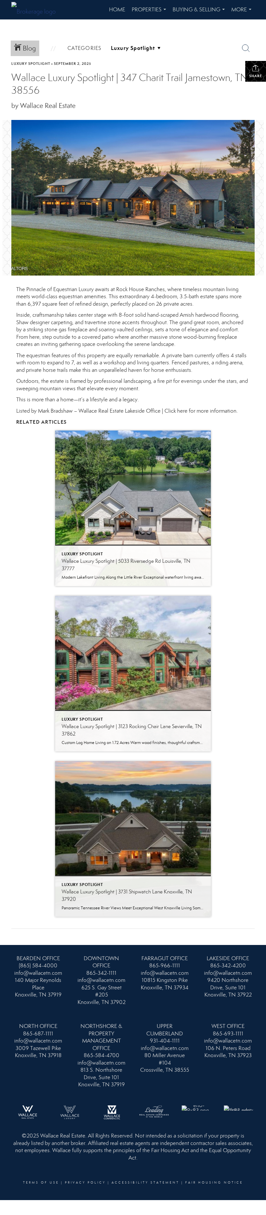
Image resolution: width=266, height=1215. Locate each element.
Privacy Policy (85, 1183)
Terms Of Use (41, 1183)
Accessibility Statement (145, 1183)
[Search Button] (246, 48)
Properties (150, 12)
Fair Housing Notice (214, 1183)
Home (117, 9)
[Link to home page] (36, 9)
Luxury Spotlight (30, 63)
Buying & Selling (200, 12)
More (242, 12)
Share (255, 76)
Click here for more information (200, 410)
